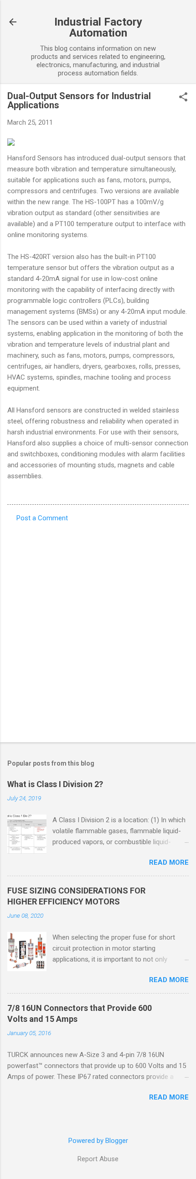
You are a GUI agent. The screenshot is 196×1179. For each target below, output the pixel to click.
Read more (169, 862)
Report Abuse (98, 1159)
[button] (183, 97)
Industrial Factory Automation (98, 27)
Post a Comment (42, 518)
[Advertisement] (98, 629)
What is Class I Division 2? (55, 784)
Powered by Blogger (98, 1141)
